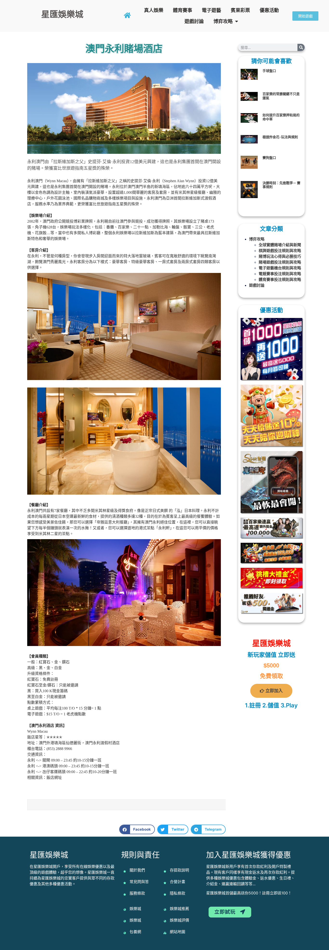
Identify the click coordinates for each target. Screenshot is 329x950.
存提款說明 (179, 870)
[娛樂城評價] (165, 921)
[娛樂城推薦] (165, 909)
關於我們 (137, 870)
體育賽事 (182, 10)
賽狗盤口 (269, 157)
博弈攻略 (223, 21)
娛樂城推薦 (179, 908)
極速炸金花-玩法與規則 (280, 137)
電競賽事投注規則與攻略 (280, 273)
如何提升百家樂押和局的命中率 (281, 117)
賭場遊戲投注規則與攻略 (280, 262)
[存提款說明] (165, 871)
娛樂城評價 (179, 920)
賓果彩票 (240, 10)
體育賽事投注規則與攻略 (280, 279)
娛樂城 (135, 908)
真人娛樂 (153, 10)
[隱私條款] (165, 894)
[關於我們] (125, 871)
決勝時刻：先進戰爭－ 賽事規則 (281, 185)
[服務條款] (125, 894)
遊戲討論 (194, 21)
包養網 (135, 931)
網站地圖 (177, 931)
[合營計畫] (165, 883)
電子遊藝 (211, 10)
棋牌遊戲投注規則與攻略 (280, 250)
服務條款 (137, 893)
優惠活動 (269, 10)
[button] (137, 829)
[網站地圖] (165, 933)
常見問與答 (139, 881)
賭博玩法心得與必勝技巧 (280, 256)
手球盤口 (269, 71)
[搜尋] (301, 47)
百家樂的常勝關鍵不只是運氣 (281, 96)
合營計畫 (177, 881)
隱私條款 (177, 893)
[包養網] (125, 933)
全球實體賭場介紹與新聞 (280, 244)
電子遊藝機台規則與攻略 (280, 267)
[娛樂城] (125, 909)
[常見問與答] (125, 883)
